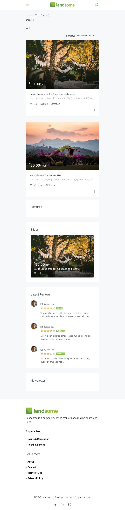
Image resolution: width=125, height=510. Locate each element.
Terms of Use (35, 473)
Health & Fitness (36, 444)
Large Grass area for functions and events (53, 94)
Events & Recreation (38, 439)
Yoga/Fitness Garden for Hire (45, 175)
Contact (32, 467)
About (31, 461)
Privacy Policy (35, 478)
